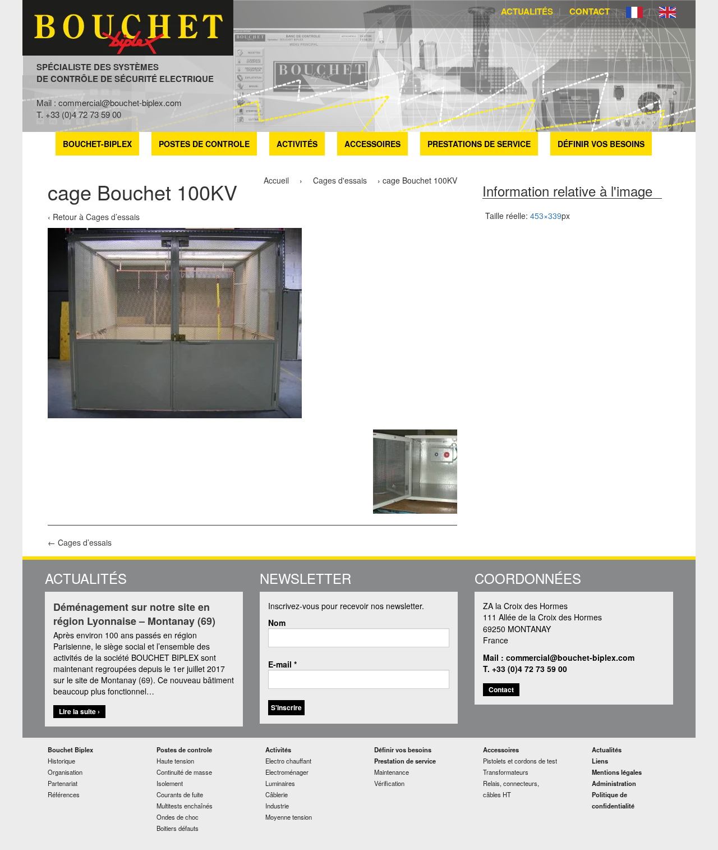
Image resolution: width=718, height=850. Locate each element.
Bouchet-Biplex (97, 143)
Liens (600, 760)
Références (64, 794)
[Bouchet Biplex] (127, 26)
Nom (277, 622)
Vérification (389, 783)
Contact (589, 11)
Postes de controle (204, 143)
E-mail (282, 664)
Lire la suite (82, 712)
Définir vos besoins (601, 143)
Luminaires (280, 783)
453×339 (545, 215)
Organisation (65, 771)
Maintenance (391, 771)
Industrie (277, 805)
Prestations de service (479, 143)
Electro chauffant (288, 760)
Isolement (170, 783)
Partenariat (62, 783)
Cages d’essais (113, 216)
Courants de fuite (180, 794)
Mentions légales (617, 771)
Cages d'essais (340, 180)
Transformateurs (505, 771)
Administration (614, 783)
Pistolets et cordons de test (520, 760)
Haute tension (175, 760)
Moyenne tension (288, 816)
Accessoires (372, 143)
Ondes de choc (178, 816)
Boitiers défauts (178, 828)
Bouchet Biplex (70, 749)
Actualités (527, 11)
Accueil (276, 180)
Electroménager (287, 771)
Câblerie (276, 794)
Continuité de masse (184, 771)
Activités (297, 143)
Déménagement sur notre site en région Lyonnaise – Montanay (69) (134, 614)
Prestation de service (405, 760)
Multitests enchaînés (185, 805)
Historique (61, 760)
